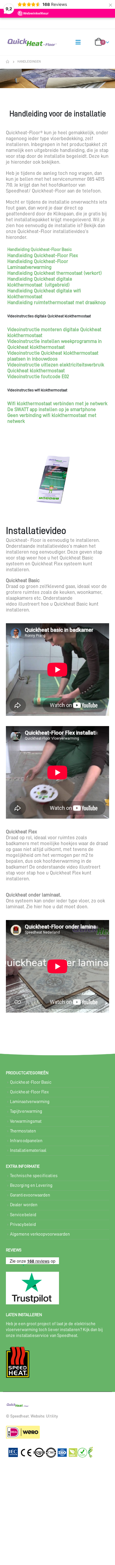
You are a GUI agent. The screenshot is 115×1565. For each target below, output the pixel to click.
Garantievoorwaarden (30, 1195)
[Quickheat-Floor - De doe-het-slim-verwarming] (17, 42)
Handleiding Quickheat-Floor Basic (39, 249)
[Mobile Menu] (78, 42)
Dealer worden (23, 1205)
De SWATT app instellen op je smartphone (51, 409)
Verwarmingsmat (26, 1121)
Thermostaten (23, 1131)
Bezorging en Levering (31, 1185)
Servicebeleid (23, 1215)
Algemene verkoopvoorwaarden (40, 1234)
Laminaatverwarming (30, 1102)
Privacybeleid (23, 1224)
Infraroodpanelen (26, 1141)
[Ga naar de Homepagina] (7, 62)
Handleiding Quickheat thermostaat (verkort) (54, 273)
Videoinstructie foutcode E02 (38, 376)
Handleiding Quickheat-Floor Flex (42, 255)
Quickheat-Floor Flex (29, 1092)
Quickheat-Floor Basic (31, 1082)
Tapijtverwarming (26, 1111)
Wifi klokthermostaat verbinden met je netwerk (57, 403)
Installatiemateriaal (28, 1150)
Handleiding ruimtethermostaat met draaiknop (56, 302)
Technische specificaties (34, 1176)
